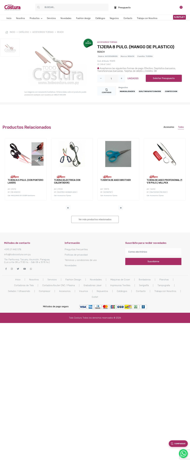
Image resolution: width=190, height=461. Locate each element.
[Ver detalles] (22, 169)
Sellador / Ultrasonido (19, 291)
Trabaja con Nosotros (147, 18)
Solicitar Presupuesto (164, 78)
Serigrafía (144, 285)
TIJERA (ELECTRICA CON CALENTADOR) (67, 181)
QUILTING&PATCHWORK (150, 91)
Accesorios (65, 291)
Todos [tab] (181, 127)
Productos (35, 18)
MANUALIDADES (127, 91)
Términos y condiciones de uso (81, 260)
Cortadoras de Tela (24, 285)
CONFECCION (171, 91)
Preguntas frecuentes (76, 249)
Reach (60, 32)
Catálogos (100, 18)
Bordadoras (145, 279)
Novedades (66, 18)
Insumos (83, 291)
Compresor (44, 291)
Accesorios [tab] (169, 127)
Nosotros (20, 18)
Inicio (9, 18)
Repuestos (102, 291)
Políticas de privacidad (76, 254)
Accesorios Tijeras (43, 32)
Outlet (95, 297)
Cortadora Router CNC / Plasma (58, 285)
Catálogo (24, 32)
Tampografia (163, 285)
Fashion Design (73, 279)
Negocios (114, 18)
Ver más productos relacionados (95, 219)
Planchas (164, 279)
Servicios (51, 18)
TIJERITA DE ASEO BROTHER (115, 180)
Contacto (128, 18)
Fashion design (83, 18)
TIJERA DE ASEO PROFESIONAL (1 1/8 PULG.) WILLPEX (164, 181)
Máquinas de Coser (120, 279)
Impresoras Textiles (120, 285)
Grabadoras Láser (93, 285)
